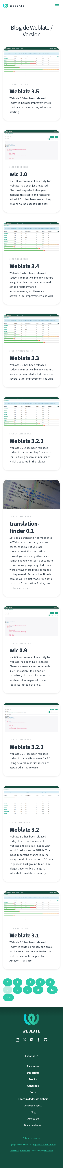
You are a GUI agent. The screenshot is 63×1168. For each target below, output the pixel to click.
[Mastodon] (31, 1040)
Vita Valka (48, 1150)
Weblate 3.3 (24, 358)
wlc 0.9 (18, 650)
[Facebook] (38, 1040)
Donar (33, 1092)
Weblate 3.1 (24, 935)
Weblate (17, 6)
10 (38, 990)
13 (8, 997)
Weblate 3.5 (24, 91)
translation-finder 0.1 (24, 527)
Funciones (33, 1066)
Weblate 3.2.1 (26, 747)
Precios (33, 1079)
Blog (33, 1112)
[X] (24, 1040)
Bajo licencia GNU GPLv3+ (44, 1144)
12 (52, 990)
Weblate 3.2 (24, 830)
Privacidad (25, 1150)
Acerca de (33, 1118)
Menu (57, 6)
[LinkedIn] (17, 1040)
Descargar (33, 1073)
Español (30, 1056)
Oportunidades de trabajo (33, 1099)
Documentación (33, 1125)
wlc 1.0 (18, 174)
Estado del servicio (31, 1138)
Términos (14, 1150)
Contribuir (33, 1086)
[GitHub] (45, 1040)
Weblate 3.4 (24, 266)
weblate (31, 1031)
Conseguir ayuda (33, 1105)
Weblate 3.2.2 (26, 441)
